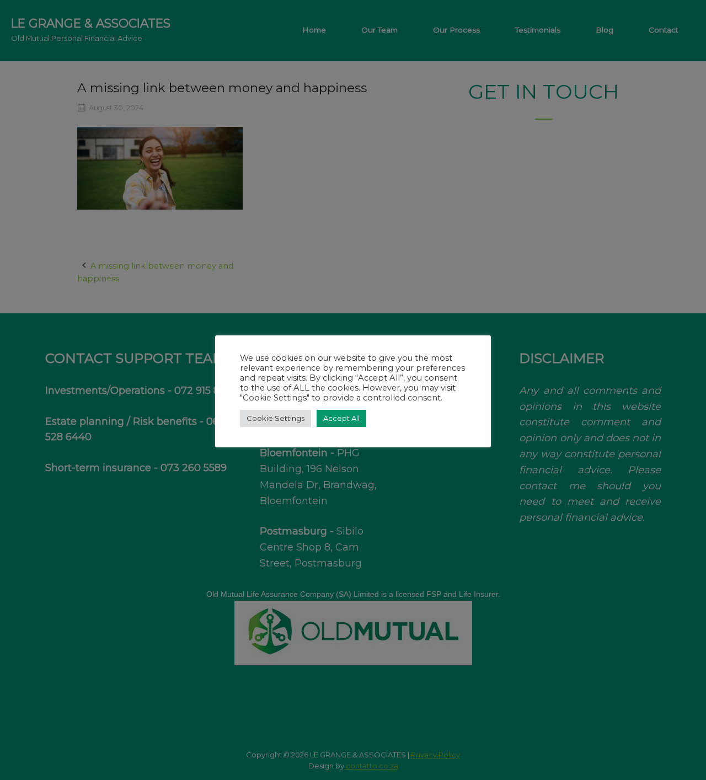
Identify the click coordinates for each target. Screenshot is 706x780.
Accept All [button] (341, 418)
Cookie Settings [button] (275, 418)
